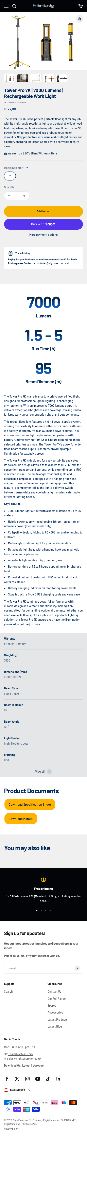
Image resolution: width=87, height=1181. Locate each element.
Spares (52, 1005)
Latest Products (58, 1019)
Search (8, 991)
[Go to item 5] (61, 78)
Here (54, 153)
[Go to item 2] (22, 78)
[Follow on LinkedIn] (58, 1079)
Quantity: (10, 187)
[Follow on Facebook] (7, 1079)
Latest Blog (55, 1026)
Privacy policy (11, 1128)
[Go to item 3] (35, 78)
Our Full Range (57, 998)
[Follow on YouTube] (37, 1079)
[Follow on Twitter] (17, 1079)
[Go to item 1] (9, 78)
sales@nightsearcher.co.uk (24, 1058)
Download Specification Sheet (29, 804)
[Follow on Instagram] (27, 1079)
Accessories (55, 1012)
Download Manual (20, 818)
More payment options (43, 234)
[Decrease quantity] (9, 196)
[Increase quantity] (24, 196)
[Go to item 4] (48, 78)
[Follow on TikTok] (48, 1079)
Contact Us (54, 991)
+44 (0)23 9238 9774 (20, 1054)
